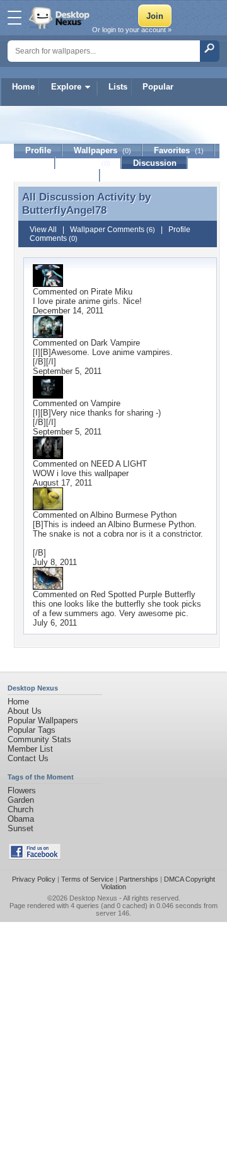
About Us (25, 711)
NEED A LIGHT (119, 464)
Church (20, 809)
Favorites (179, 150)
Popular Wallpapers (43, 720)
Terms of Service (87, 879)
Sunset (20, 828)
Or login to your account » (132, 29)
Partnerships (138, 879)
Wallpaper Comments (112, 229)
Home (23, 86)
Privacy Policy (33, 879)
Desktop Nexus (93, 898)
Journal (88, 163)
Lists (117, 86)
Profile (38, 150)
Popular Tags (31, 730)
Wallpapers (102, 150)
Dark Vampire (115, 342)
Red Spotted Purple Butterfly (143, 594)
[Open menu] (14, 17)
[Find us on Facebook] (35, 856)
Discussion (155, 163)
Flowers (22, 790)
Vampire (105, 403)
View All (43, 229)
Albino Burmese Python (133, 515)
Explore (66, 86)
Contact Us (28, 758)
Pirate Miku (111, 291)
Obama (21, 819)
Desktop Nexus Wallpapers (60, 17)
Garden (21, 800)
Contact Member (57, 175)
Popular (158, 86)
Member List (30, 749)
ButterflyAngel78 (64, 210)
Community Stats (39, 739)
